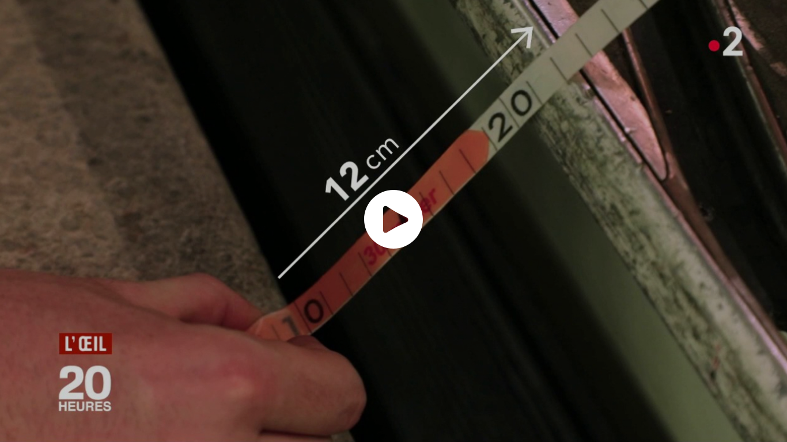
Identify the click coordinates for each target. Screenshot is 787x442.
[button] (393, 219)
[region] (393, 221)
